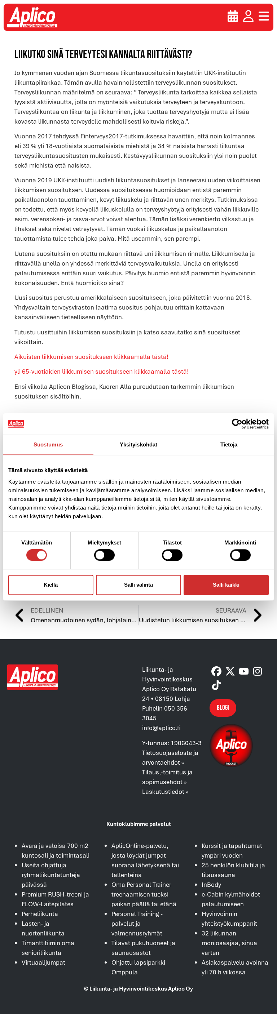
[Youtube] (244, 671)
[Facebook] (216, 671)
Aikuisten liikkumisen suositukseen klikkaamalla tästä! (91, 356)
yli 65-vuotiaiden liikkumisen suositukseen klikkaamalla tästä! (101, 371)
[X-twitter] (230, 671)
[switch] (104, 555)
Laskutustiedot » (165, 791)
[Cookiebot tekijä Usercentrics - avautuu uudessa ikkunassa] (237, 423)
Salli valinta (138, 585)
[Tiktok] (216, 685)
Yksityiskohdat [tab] (138, 444)
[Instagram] (257, 671)
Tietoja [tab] (229, 444)
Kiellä (51, 585)
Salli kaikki (226, 585)
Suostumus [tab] (48, 444)
